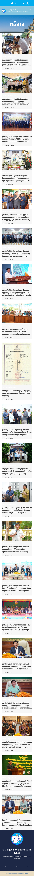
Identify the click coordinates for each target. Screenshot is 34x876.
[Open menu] (30, 9)
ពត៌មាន (4, 57)
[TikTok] (19, 3)
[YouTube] (23, 3)
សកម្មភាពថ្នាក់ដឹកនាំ (11, 57)
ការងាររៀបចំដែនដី (6, 387)
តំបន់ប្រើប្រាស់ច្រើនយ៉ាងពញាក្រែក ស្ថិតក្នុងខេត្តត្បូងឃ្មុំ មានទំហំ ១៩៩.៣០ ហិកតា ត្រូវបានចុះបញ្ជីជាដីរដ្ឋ (16, 393)
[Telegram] (15, 3)
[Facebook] (12, 3)
